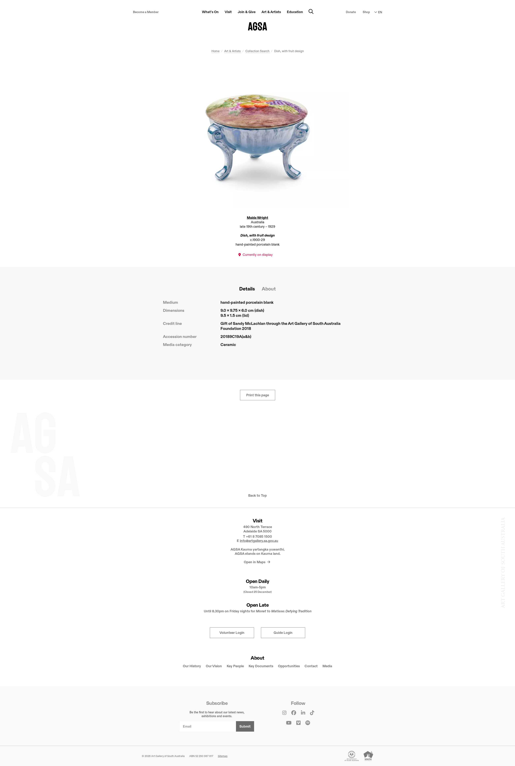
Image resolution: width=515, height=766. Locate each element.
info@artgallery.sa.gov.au (259, 541)
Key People (235, 666)
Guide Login (283, 633)
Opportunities (289, 666)
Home (215, 51)
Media (327, 666)
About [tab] (269, 289)
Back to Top (257, 495)
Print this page (257, 395)
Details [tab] (247, 289)
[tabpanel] (257, 325)
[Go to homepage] (257, 26)
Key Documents (261, 666)
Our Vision (214, 666)
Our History (192, 666)
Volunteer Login (231, 633)
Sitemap (223, 756)
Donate (351, 12)
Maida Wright (257, 218)
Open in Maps (255, 562)
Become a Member (146, 12)
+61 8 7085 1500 (259, 536)
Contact (311, 666)
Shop (366, 12)
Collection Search (257, 51)
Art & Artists (232, 51)
